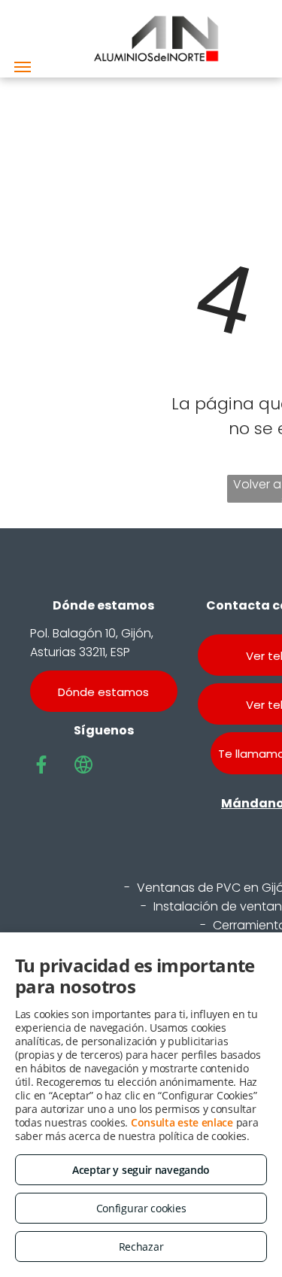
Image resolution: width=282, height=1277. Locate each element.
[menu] (23, 67)
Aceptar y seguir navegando (141, 1170)
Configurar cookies (141, 1208)
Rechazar (141, 1246)
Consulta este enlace (182, 1122)
